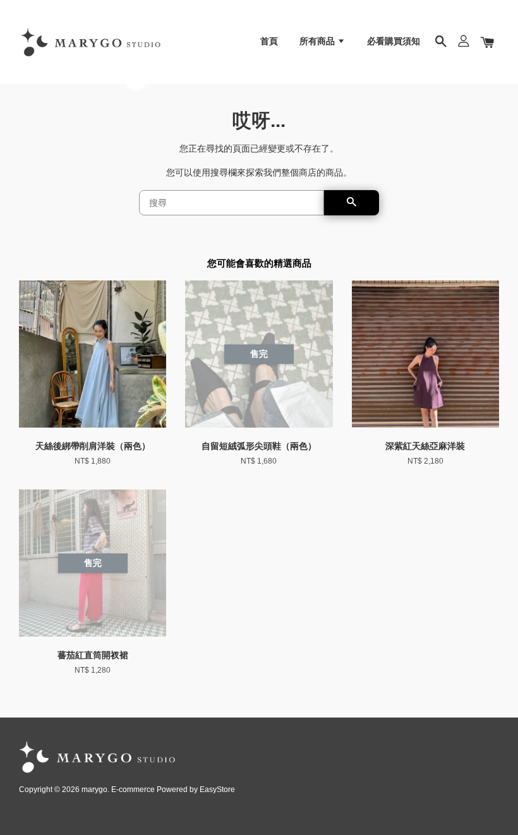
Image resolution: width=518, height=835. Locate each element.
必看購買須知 (393, 41)
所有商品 (318, 41)
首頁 (269, 41)
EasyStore (217, 789)
